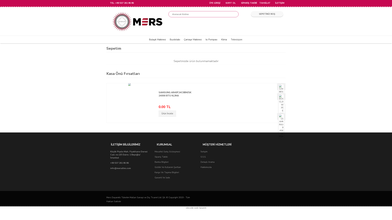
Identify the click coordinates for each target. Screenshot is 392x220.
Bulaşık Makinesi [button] (157, 39)
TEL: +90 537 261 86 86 (122, 3)
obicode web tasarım (196, 207)
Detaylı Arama (208, 162)
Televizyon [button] (236, 39)
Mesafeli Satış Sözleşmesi (167, 151)
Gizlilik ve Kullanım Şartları (168, 167)
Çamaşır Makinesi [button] (193, 39)
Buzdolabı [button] (175, 39)
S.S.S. (203, 156)
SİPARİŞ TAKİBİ (248, 3)
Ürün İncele (167, 113)
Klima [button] (224, 39)
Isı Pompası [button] (211, 39)
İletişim (204, 151)
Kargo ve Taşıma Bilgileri (167, 172)
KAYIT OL (230, 3)
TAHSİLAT (264, 3)
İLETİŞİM (279, 3)
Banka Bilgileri (162, 162)
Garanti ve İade (162, 177)
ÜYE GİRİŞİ (214, 3)
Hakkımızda (206, 167)
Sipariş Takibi (161, 156)
